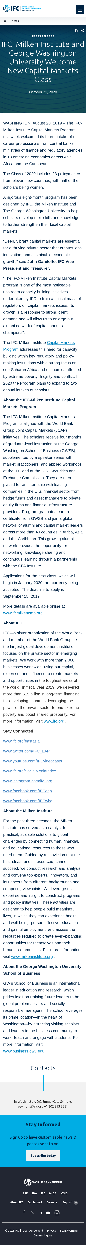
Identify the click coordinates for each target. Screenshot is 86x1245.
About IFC (16, 1202)
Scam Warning (69, 1230)
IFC (43, 1193)
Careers (51, 1202)
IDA (34, 1193)
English (67, 1202)
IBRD (25, 1193)
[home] (5, 21)
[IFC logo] (22, 8)
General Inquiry (43, 1235)
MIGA (52, 1193)
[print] (75, 31)
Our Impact (34, 1202)
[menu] (80, 9)
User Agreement (33, 1230)
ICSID (64, 1193)
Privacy (51, 1230)
